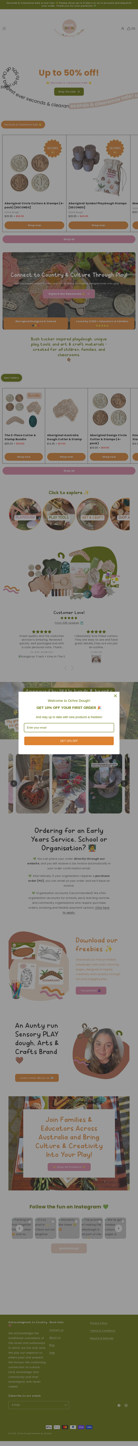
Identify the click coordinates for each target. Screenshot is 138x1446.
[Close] (115, 696)
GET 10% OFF (69, 740)
